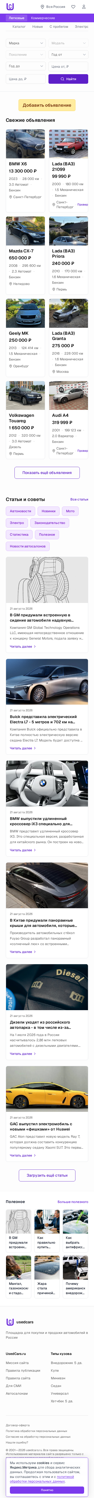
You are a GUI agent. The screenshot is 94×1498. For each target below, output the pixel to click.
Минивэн (58, 1378)
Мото (70, 511)
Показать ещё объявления (47, 472)
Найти (71, 79)
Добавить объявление (47, 105)
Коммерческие (43, 18)
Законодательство (49, 523)
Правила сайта (18, 1378)
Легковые (16, 18)
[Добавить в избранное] (39, 135)
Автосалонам (17, 1393)
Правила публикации (23, 1370)
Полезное (47, 534)
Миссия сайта (17, 1363)
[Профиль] (84, 6)
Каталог (19, 26)
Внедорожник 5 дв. (66, 1363)
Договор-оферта (18, 1425)
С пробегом (59, 26)
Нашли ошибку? (17, 1442)
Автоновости (20, 511)
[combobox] (26, 43)
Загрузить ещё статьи (47, 1175)
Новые (37, 26)
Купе (55, 1370)
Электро (82, 26)
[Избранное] (73, 6)
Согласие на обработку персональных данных (38, 1437)
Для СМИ (13, 1386)
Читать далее (21, 646)
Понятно (47, 1490)
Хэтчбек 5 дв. (62, 1401)
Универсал (60, 1393)
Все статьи (79, 499)
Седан (56, 1386)
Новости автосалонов (28, 546)
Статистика (19, 534)
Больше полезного (73, 1202)
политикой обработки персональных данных (42, 1479)
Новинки (48, 511)
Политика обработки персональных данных (36, 1431)
